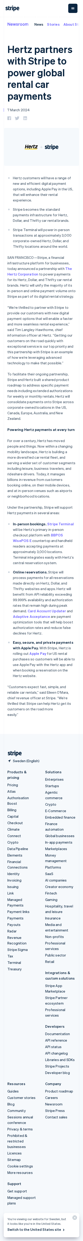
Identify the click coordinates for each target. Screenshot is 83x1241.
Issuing (12, 886)
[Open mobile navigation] (72, 8)
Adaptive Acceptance (31, 616)
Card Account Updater (47, 611)
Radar (12, 931)
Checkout (15, 822)
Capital (12, 816)
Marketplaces (56, 848)
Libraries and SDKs (60, 1059)
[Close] (74, 1218)
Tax (10, 956)
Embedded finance (60, 817)
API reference (56, 1040)
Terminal (14, 962)
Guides (13, 1091)
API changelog (56, 1053)
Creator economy (59, 886)
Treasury (14, 969)
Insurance (53, 918)
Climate (13, 829)
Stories (53, 24)
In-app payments (58, 842)
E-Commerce (55, 810)
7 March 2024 (18, 110)
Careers (51, 1097)
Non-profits (54, 936)
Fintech (51, 893)
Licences (14, 1153)
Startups (52, 785)
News (39, 24)
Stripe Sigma (17, 949)
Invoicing (14, 880)
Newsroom (18, 24)
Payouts (14, 924)
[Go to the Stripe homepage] (13, 753)
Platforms (53, 867)
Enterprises (54, 779)
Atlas (11, 791)
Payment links (18, 911)
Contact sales (56, 1117)
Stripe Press (55, 1110)
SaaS (49, 873)
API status (53, 1046)
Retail (49, 961)
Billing (11, 810)
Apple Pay (37, 653)
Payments (15, 918)
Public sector (55, 955)
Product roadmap (59, 1091)
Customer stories (21, 1097)
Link (10, 893)
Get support (17, 1191)
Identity (13, 873)
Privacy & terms (20, 1129)
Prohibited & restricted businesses (17, 1141)
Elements (15, 855)
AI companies (56, 880)
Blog (11, 1104)
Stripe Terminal (60, 524)
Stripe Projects (57, 1066)
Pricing (12, 785)
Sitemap (14, 1159)
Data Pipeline (17, 848)
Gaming (51, 899)
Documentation (57, 1033)
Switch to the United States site (34, 1229)
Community (16, 1110)
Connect (14, 835)
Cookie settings (20, 1166)
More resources (20, 1172)
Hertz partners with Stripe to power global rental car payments (39, 72)
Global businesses (59, 835)
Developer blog (57, 1072)
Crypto (12, 842)
